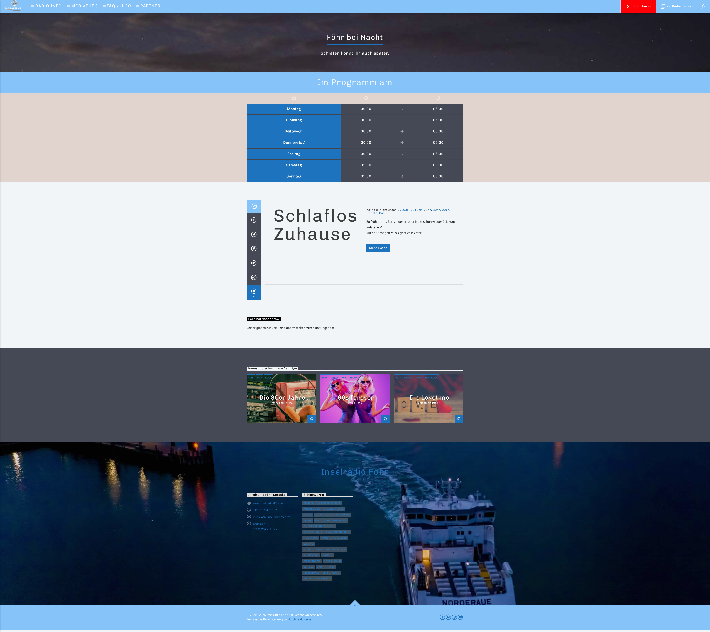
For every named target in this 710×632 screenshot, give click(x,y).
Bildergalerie (333, 508)
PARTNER (150, 6)
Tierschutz (311, 572)
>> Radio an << (679, 6)
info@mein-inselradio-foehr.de (272, 517)
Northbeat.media (300, 619)
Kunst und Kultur (334, 537)
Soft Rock (431, 377)
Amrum (308, 503)
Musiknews (311, 555)
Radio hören (641, 6)
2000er (403, 210)
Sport (321, 566)
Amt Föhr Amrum (328, 503)
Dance (334, 377)
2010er (416, 210)
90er (445, 210)
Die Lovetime (429, 397)
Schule (308, 566)
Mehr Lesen (378, 248)
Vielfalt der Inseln (317, 578)
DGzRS (308, 514)
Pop (382, 213)
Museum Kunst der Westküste (324, 549)
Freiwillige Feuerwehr (330, 520)
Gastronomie (313, 532)
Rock (268, 377)
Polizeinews (312, 561)
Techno (354, 377)
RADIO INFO (49, 6)
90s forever (356, 397)
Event (308, 520)
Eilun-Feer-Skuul (337, 514)
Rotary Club (332, 561)
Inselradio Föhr (355, 472)
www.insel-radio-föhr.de (268, 503)
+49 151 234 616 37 (265, 510)
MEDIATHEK (84, 6)
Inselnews (311, 537)
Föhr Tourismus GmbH (319, 526)
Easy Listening (404, 377)
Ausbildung (312, 508)
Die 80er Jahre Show (282, 400)
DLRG (319, 514)
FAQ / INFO (119, 6)
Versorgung (331, 572)
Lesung (309, 543)
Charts (371, 213)
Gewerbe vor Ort (337, 532)
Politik (327, 555)
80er (436, 210)
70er (427, 210)
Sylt (332, 566)
